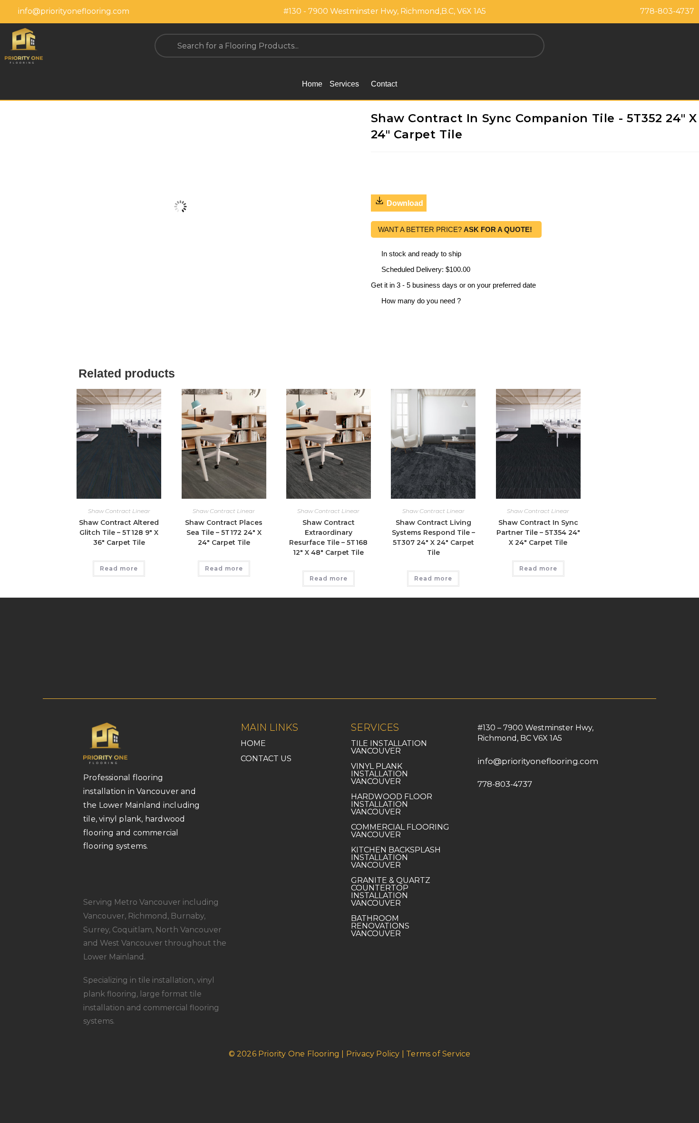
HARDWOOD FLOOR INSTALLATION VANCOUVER (391, 804)
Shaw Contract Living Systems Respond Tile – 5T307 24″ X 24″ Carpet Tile (433, 537)
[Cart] (688, 45)
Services (344, 84)
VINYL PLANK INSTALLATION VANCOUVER (379, 774)
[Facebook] (90, 872)
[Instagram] (112, 872)
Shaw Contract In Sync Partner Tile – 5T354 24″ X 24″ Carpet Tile (538, 532)
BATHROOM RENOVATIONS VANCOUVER (380, 926)
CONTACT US (266, 758)
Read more (119, 568)
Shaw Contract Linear (119, 510)
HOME (253, 743)
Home (312, 84)
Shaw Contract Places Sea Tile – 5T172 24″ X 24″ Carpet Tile (223, 532)
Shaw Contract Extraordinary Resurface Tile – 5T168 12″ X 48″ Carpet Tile (328, 537)
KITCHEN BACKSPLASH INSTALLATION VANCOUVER (396, 857)
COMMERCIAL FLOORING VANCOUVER (400, 831)
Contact (384, 84)
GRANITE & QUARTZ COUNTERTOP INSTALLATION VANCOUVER (390, 892)
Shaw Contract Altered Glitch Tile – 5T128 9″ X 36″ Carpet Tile (119, 532)
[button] (347, 84)
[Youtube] (133, 872)
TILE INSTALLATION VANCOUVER (389, 747)
